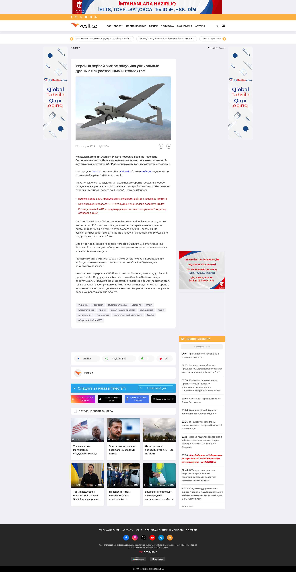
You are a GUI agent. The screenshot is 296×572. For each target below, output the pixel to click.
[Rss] (96, 17)
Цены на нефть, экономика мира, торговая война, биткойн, (102, 39)
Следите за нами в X (165, 399)
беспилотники (86, 310)
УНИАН (124, 171)
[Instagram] (76, 17)
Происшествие (136, 26)
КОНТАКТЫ (127, 530)
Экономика (184, 26)
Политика (167, 26)
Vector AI (136, 305)
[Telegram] (91, 17)
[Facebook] (71, 17)
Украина (83, 305)
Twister (150, 315)
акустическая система (123, 310)
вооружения (84, 315)
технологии (103, 315)
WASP (149, 305)
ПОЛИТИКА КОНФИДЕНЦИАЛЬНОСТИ (164, 530)
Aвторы (200, 26)
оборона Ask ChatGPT (90, 320)
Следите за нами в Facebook (138, 399)
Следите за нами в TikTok (111, 399)
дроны (102, 310)
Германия (98, 305)
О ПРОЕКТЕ (191, 530)
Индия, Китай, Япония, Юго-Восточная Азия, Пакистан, (166, 39)
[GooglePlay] (138, 559)
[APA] (148, 552)
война (161, 310)
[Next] (224, 39)
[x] (81, 17)
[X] (143, 538)
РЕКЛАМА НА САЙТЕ (109, 530)
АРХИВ (139, 530)
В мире (153, 26)
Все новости (115, 26)
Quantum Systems (117, 305)
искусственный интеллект (128, 315)
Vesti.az (96, 171)
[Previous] (72, 39)
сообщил (146, 171)
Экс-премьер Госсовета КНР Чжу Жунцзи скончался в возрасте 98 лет (121, 203)
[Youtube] (86, 17)
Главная (211, 48)
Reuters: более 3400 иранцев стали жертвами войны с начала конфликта (122, 198)
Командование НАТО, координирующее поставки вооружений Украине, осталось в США (122, 211)
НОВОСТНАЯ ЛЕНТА (198, 339)
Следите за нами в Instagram (85, 399)
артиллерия (146, 310)
